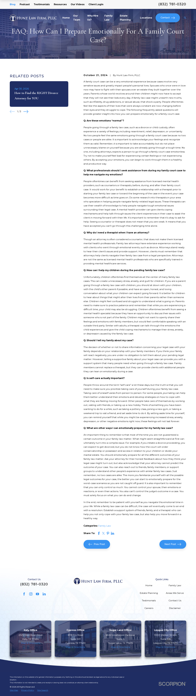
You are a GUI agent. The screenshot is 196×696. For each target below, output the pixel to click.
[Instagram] (30, 594)
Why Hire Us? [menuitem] (92, 17)
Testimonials (42, 4)
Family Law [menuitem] (108, 17)
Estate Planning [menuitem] (125, 17)
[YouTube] (37, 594)
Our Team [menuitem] (76, 17)
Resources (60, 4)
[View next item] (25, 111)
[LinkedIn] (44, 594)
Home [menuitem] (66, 17)
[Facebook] (24, 594)
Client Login (96, 4)
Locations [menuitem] (146, 17)
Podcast (25, 4)
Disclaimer (175, 608)
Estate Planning (149, 593)
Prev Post (99, 544)
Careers (148, 608)
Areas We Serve (175, 593)
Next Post (170, 544)
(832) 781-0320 (172, 4)
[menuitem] (14, 690)
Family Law (104, 525)
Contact (165, 17)
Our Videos (78, 4)
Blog (12, 4)
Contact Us (175, 600)
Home (148, 585)
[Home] (33, 18)
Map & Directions (30, 643)
